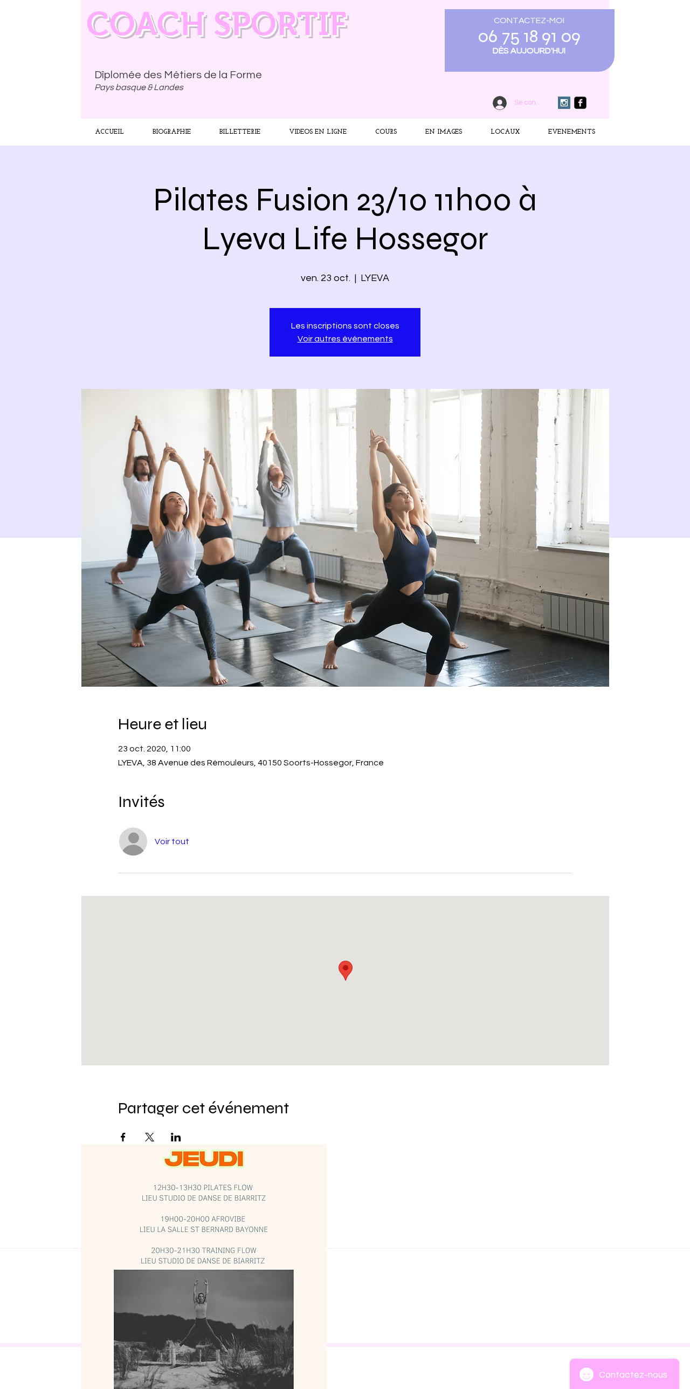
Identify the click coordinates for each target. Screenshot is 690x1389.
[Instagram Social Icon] (564, 103)
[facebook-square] (580, 103)
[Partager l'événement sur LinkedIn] (176, 1137)
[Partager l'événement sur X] (149, 1137)
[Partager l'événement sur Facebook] (123, 1137)
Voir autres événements (345, 338)
